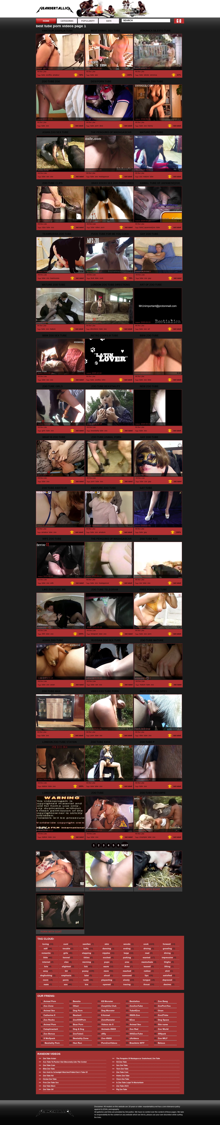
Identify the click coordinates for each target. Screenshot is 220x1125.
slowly (128, 980)
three (128, 966)
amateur (56, 75)
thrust (149, 984)
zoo (47, 126)
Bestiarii (129, 11)
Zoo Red (132, 1029)
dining (169, 953)
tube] (141, 227)
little (47, 957)
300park (160, 1033)
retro (103, 380)
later (88, 975)
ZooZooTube (134, 1006)
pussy (88, 971)
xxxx (92, 786)
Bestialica (133, 1001)
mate (48, 984)
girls (43, 431)
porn (97, 126)
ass (68, 984)
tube (43, 75)
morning (88, 962)
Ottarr (128, 6)
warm (108, 966)
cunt (68, 944)
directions (94, 329)
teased (149, 966)
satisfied (169, 975)
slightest (68, 966)
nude (88, 980)
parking (128, 957)
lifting (169, 966)
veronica (153, 75)
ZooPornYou (162, 1006)
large (128, 953)
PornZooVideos (107, 1043)
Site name (161, 1024)
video (97, 227)
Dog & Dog (76, 1029)
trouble (68, 948)
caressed (128, 975)
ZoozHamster (106, 1020)
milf (48, 948)
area (128, 962)
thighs (169, 962)
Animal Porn (174, 3)
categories (67, 20)
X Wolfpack (152, 11)
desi (101, 126)
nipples (108, 953)
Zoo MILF (161, 1038)
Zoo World (161, 1029)
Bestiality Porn (153, 14)
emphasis (68, 975)
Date (108, 20)
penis (68, 980)
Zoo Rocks (173, 14)
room (48, 980)
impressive (169, 957)
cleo (68, 962)
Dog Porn (129, 9)
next (125, 845)
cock (101, 278)
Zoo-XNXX (105, 1038)
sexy (47, 971)
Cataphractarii (153, 6)
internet (47, 962)
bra (88, 984)
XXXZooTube (134, 1033)
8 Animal (104, 1015)
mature (146, 177)
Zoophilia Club (107, 1006)
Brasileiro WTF (135, 1043)
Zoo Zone (173, 6)
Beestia (128, 3)
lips (149, 975)
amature (102, 532)
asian (52, 685)
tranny (150, 126)
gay (149, 278)
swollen (88, 944)
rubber (149, 971)
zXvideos (132, 1038)
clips (44, 227)
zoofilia (49, 75)
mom (108, 971)
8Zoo (130, 1020)
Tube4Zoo (133, 1010)
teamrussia (54, 278)
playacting (108, 980)
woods (128, 944)
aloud (108, 975)
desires (169, 984)
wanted (149, 957)
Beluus (159, 1043)
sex (96, 75)
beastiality (95, 431)
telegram (94, 634)
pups (108, 962)
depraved (169, 980)
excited (108, 957)
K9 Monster (105, 1001)
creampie (143, 837)
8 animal (55, 9)
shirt (169, 971)
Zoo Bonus (152, 9)
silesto (146, 75)
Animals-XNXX (107, 1029)
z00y (102, 1033)
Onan (158, 1010)
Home (46, 20)
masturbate (148, 962)
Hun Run (75, 1043)
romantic (48, 953)
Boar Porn (76, 1024)
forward (169, 944)
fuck (92, 278)
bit (68, 971)
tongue (149, 980)
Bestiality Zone (78, 1038)
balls (88, 948)
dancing (108, 948)
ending (128, 948)
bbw (149, 380)
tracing (128, 984)
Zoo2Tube (161, 1015)
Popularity (88, 20)
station (44, 786)
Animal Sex (173, 9)
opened (108, 984)
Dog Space (161, 1020)
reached (128, 971)
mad (149, 953)
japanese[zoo (149, 227)
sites (141, 736)
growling (169, 948)
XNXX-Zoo (133, 1015)
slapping (88, 953)
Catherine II (174, 11)
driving (149, 948)
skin (108, 944)
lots (47, 966)
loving (47, 944)
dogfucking (47, 975)
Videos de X (105, 1024)
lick (88, 966)
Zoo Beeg (161, 1001)
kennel (68, 957)
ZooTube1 (76, 1033)
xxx (140, 583)
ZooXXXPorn (131, 14)
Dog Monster (106, 1010)
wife (52, 583)
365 (43, 634)
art (149, 329)
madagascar (104, 177)
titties (88, 957)
